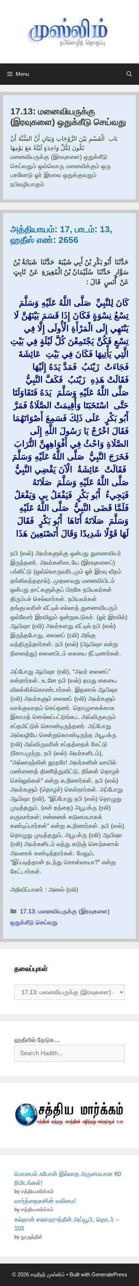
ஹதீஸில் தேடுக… (37, 1040)
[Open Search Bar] (129, 74)
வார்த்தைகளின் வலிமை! (45, 1201)
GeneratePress (109, 1274)
